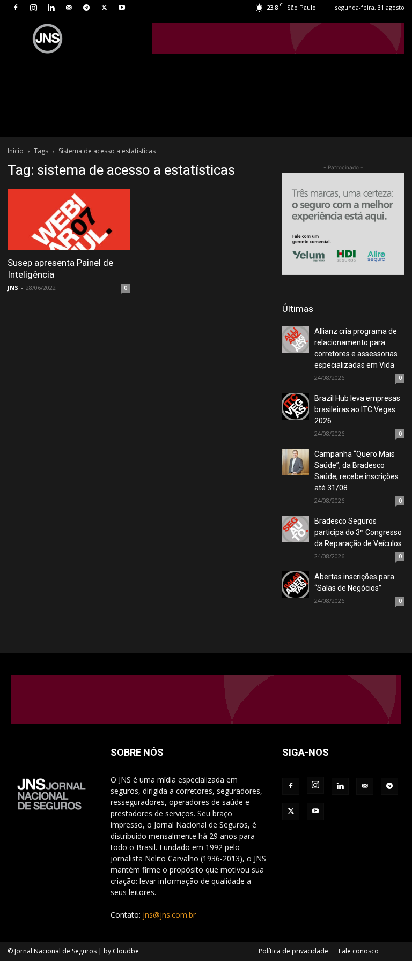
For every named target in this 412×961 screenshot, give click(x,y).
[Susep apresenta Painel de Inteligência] (69, 219)
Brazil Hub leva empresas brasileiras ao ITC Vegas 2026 (357, 409)
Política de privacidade (293, 951)
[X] (104, 7)
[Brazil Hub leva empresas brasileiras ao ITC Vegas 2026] (295, 406)
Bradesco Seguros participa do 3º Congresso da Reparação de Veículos (358, 532)
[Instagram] (33, 7)
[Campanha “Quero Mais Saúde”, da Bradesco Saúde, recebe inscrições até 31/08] (295, 462)
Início (16, 150)
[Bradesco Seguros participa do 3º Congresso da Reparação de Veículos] (295, 529)
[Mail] (69, 7)
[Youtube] (122, 7)
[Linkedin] (51, 7)
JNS (13, 288)
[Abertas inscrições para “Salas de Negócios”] (295, 584)
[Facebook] (16, 7)
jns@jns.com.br (169, 915)
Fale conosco (359, 951)
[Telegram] (86, 7)
